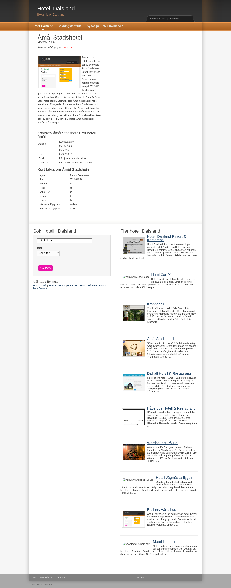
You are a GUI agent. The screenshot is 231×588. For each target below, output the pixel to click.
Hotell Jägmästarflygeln (174, 478)
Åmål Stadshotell (160, 339)
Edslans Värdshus (161, 510)
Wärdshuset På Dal (162, 443)
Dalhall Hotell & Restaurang (169, 373)
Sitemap (174, 18)
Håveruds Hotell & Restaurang (171, 408)
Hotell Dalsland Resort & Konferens (166, 238)
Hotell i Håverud (88, 285)
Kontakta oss (47, 577)
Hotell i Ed (72, 285)
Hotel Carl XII (162, 275)
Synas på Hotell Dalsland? (105, 26)
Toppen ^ (140, 577)
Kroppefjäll (155, 304)
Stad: (39, 247)
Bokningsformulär (70, 26)
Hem (34, 577)
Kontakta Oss (157, 18)
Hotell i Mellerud (57, 285)
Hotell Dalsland (56, 8)
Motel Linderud (165, 542)
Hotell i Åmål (40, 285)
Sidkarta (61, 577)
